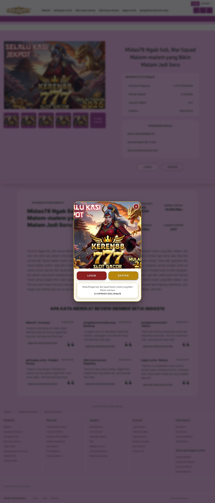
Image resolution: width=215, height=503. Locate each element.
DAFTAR (123, 275)
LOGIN (91, 275)
